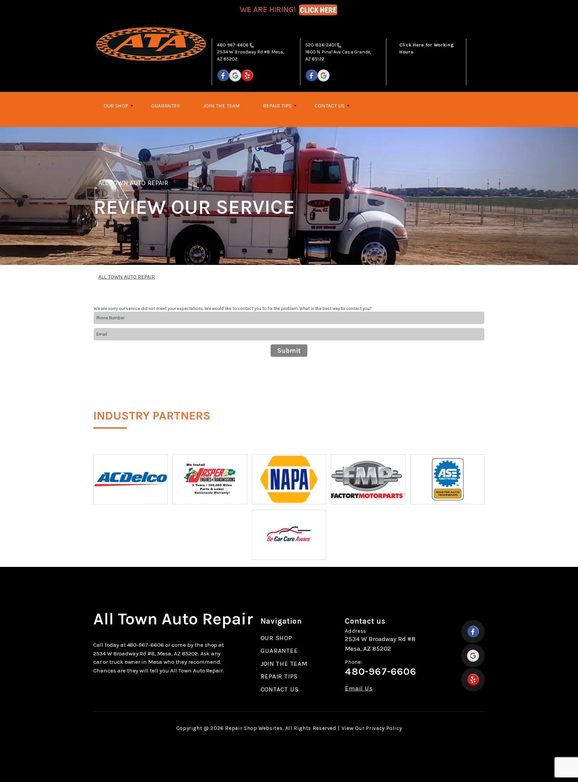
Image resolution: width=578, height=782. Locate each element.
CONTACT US (330, 106)
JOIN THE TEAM (221, 106)
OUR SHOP (116, 106)
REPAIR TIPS (277, 106)
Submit (289, 350)
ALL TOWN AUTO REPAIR (133, 183)
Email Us (359, 688)
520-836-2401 (320, 45)
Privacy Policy (384, 728)
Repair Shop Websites (253, 728)
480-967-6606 (233, 45)
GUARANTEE (165, 106)
